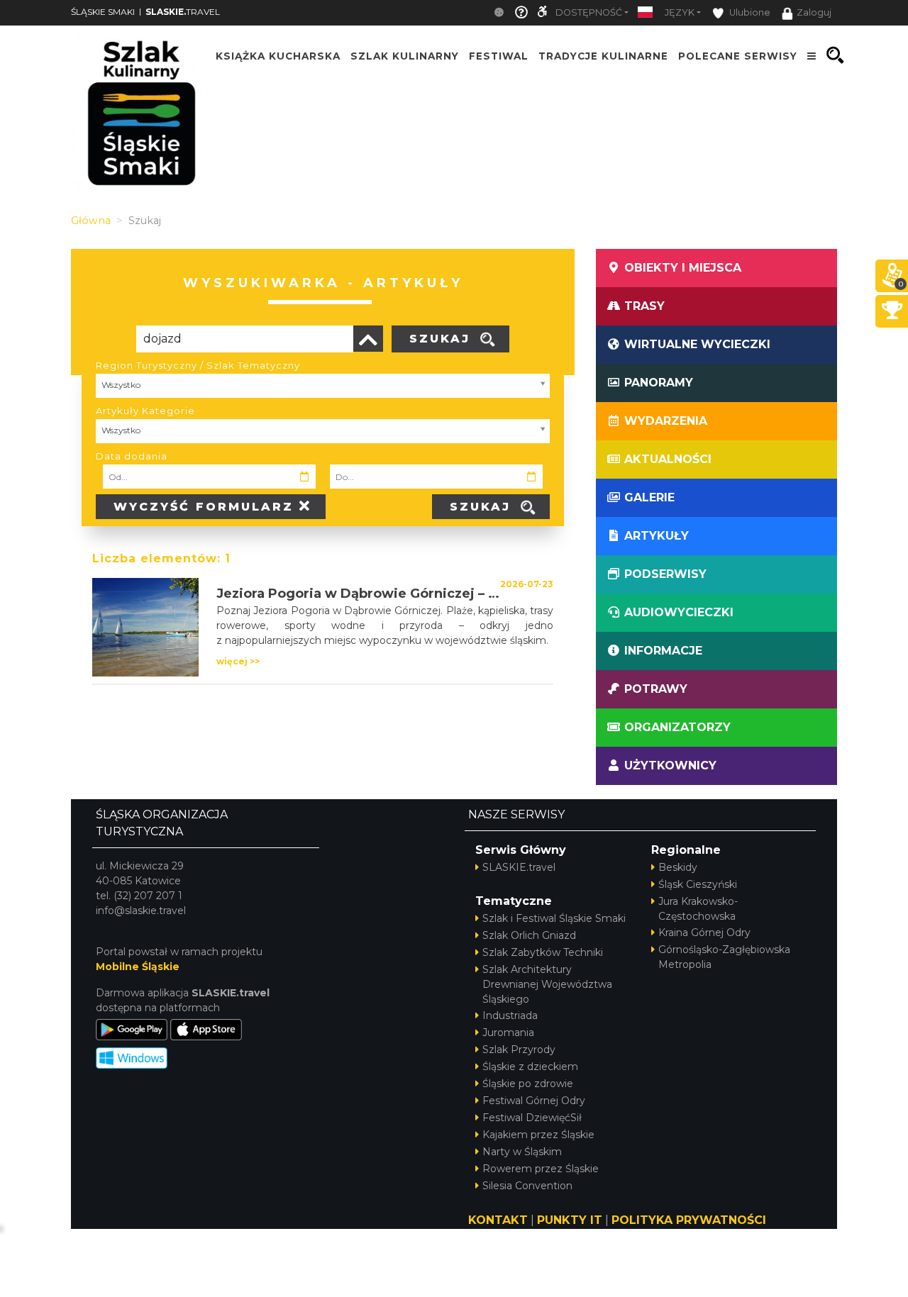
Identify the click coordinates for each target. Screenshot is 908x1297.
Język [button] (679, 12)
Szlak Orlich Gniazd (529, 935)
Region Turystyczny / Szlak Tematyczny (198, 365)
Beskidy (677, 867)
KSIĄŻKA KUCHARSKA (278, 55)
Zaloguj (814, 12)
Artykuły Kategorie (145, 410)
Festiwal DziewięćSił (532, 1117)
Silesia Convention (527, 1185)
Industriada (510, 1015)
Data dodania (131, 456)
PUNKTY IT (569, 1220)
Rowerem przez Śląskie (540, 1168)
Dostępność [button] (588, 12)
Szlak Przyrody (518, 1049)
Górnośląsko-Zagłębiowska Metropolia (724, 957)
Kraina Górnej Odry (704, 932)
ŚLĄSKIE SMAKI (103, 11)
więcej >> (238, 661)
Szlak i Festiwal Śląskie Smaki (554, 918)
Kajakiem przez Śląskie (538, 1134)
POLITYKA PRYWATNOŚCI (688, 1220)
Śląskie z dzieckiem (530, 1066)
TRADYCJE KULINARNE (603, 55)
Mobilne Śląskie (137, 966)
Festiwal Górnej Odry (533, 1100)
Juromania (508, 1032)
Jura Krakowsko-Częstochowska (698, 909)
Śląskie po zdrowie (527, 1083)
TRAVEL (182, 11)
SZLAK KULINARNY (404, 55)
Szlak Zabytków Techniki (542, 952)
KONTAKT (498, 1220)
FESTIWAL (498, 55)
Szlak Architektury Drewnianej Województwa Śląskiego (547, 984)
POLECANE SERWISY (737, 55)
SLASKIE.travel (518, 867)
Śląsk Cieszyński (697, 884)
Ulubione (748, 12)
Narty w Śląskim (522, 1151)
